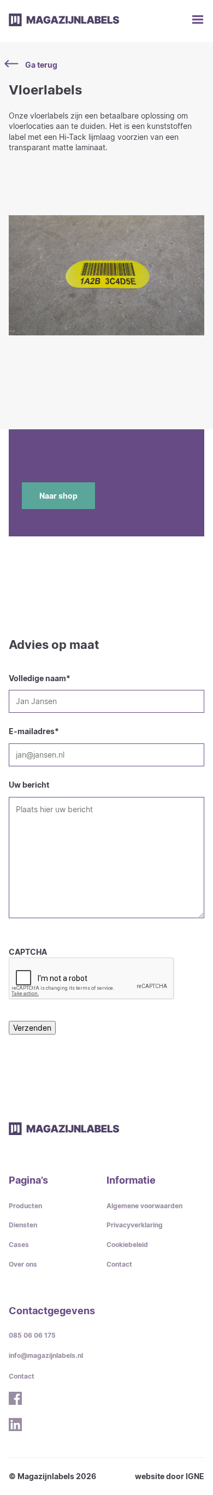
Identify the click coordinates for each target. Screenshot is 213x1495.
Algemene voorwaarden (144, 1206)
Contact (119, 1264)
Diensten (23, 1225)
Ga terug (41, 64)
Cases (19, 1244)
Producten (25, 1206)
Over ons (23, 1264)
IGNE (195, 1476)
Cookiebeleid (127, 1244)
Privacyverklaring (134, 1225)
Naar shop (58, 495)
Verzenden (32, 1027)
